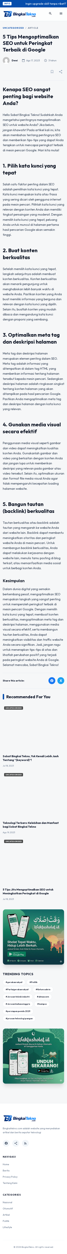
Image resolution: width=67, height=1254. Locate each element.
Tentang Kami (10, 1183)
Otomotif (8, 1208)
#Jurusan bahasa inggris (18, 1004)
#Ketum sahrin (43, 989)
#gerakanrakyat (14, 982)
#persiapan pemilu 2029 (18, 1011)
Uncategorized (13, 28)
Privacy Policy (10, 1176)
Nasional (7, 1202)
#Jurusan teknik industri (18, 996)
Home (6, 1164)
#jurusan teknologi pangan (19, 1018)
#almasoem (43, 996)
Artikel (6, 1214)
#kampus (42, 1004)
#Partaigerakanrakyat (17, 989)
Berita (6, 1170)
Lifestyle (7, 1227)
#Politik (33, 982)
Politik (6, 1221)
